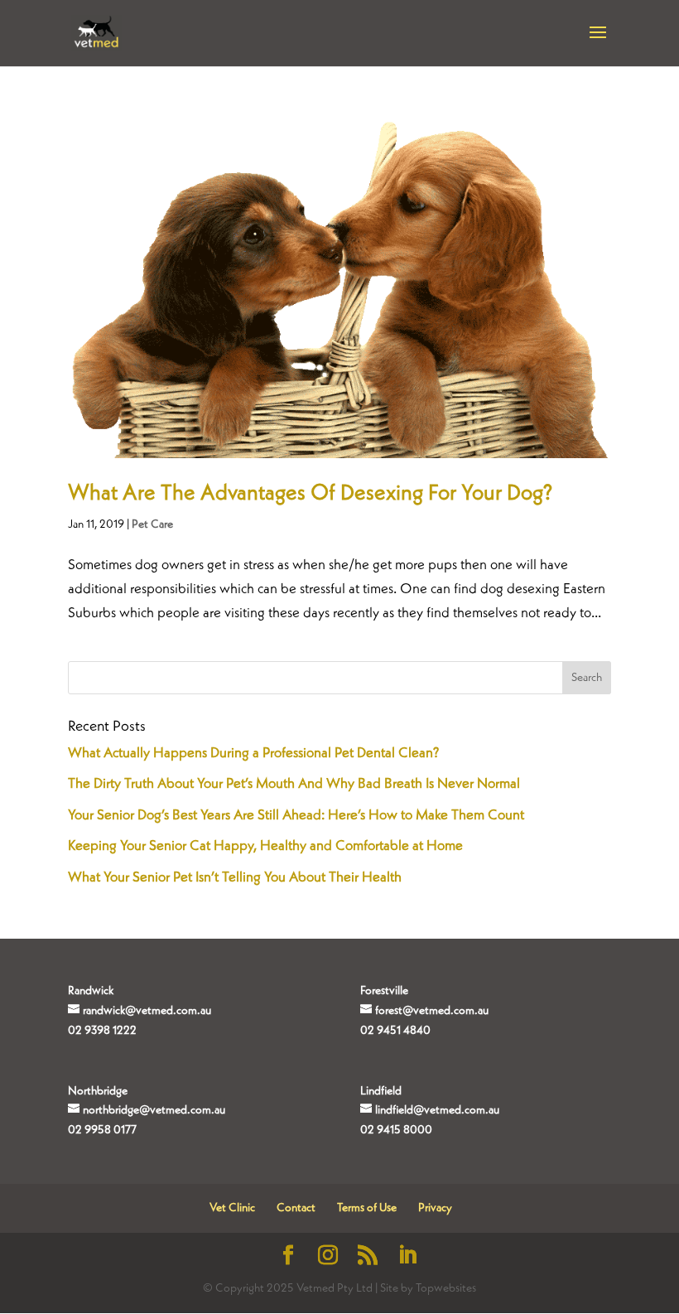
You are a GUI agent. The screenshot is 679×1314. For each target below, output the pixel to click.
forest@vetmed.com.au (432, 1011)
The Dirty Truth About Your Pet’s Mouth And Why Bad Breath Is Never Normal (294, 784)
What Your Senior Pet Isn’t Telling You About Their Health (235, 878)
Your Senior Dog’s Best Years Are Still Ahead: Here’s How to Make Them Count (296, 816)
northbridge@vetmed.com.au (154, 1110)
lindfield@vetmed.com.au (437, 1110)
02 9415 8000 (396, 1130)
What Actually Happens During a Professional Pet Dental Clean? (253, 753)
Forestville (384, 991)
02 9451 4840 (395, 1030)
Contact (296, 1208)
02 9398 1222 (102, 1030)
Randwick (90, 991)
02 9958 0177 (102, 1130)
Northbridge (98, 1091)
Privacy (435, 1208)
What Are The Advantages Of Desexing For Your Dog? (310, 494)
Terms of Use (367, 1208)
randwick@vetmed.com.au (147, 1011)
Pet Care (152, 524)
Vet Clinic (232, 1208)
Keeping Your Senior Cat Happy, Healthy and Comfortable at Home (265, 846)
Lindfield (381, 1091)
